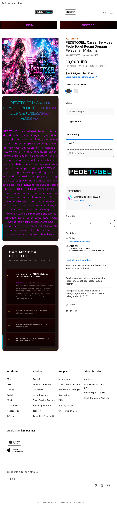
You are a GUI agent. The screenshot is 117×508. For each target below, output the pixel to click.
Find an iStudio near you (94, 386)
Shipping (83, 66)
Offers (10, 416)
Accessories (13, 411)
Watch (10, 395)
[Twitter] (72, 311)
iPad (9, 384)
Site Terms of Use (67, 411)
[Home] (44, 12)
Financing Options (42, 405)
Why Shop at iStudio (94, 393)
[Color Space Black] (68, 91)
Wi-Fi (71, 143)
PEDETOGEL (49, 168)
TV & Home (13, 405)
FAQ (60, 400)
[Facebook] (68, 311)
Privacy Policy (65, 405)
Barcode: (86, 55)
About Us (89, 379)
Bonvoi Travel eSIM (43, 384)
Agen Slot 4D (75, 121)
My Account (64, 379)
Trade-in (37, 411)
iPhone (10, 390)
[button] (5, 12)
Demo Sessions (40, 395)
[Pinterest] (76, 311)
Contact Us (64, 395)
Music (10, 400)
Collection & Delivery (69, 384)
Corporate (38, 390)
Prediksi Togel (76, 111)
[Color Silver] (76, 91)
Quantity (70, 216)
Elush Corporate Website (96, 398)
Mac (9, 379)
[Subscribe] (51, 479)
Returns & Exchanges (69, 390)
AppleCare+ (39, 379)
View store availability (79, 242)
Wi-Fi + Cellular (77, 153)
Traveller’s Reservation (44, 416)
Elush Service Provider (44, 400)
